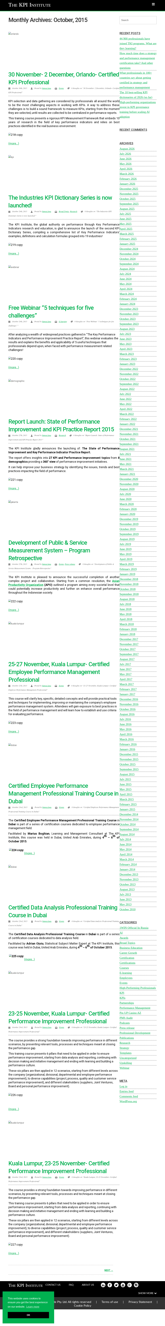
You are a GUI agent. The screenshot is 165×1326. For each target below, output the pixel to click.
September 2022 (129, 383)
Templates (125, 1052)
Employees (126, 977)
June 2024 (125, 278)
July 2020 (125, 494)
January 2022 (127, 424)
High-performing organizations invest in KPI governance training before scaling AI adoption (138, 109)
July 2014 (125, 839)
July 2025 (125, 213)
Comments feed (129, 1096)
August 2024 (127, 268)
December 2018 (129, 579)
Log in (123, 1086)
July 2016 (125, 719)
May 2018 (125, 614)
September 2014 (129, 829)
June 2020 (125, 499)
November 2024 (129, 253)
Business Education (131, 947)
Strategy (124, 1047)
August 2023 (127, 328)
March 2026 (127, 173)
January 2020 (127, 514)
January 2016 (127, 749)
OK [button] (28, 1315)
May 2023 (125, 343)
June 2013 (125, 899)
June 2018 (125, 609)
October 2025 (128, 198)
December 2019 (129, 519)
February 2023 (128, 358)
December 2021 (129, 429)
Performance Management (135, 1007)
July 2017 (125, 664)
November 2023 (129, 313)
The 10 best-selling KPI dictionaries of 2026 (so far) (136, 95)
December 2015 (129, 754)
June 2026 (125, 158)
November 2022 (129, 373)
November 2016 (129, 704)
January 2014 (127, 869)
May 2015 (125, 789)
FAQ (71, 1285)
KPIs (122, 997)
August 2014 (127, 834)
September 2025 (129, 203)
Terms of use (110, 1302)
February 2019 (128, 569)
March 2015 (127, 799)
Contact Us (52, 1285)
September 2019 (129, 534)
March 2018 (127, 624)
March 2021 (127, 469)
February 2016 (128, 744)
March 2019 (127, 564)
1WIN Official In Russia (134, 927)
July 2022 (125, 394)
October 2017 (128, 649)
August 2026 (127, 148)
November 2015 (129, 759)
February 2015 (128, 804)
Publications (127, 1037)
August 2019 (127, 539)
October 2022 (128, 378)
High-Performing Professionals (138, 987)
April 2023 (126, 348)
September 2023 (129, 323)
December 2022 (129, 368)
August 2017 (127, 659)
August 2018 (127, 599)
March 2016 (127, 739)
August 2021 (127, 449)
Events (61, 88)
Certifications (127, 962)
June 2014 (125, 844)
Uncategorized (128, 1057)
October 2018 (128, 589)
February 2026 (128, 178)
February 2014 (128, 864)
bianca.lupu (46, 88)
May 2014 (125, 849)
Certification (127, 957)
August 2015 (127, 774)
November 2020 (129, 484)
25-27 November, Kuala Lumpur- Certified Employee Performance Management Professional (58, 672)
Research (73, 211)
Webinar (124, 1067)
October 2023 (128, 318)
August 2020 (127, 489)
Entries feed (127, 1091)
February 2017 (128, 689)
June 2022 (125, 399)
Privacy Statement (140, 1302)
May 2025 (125, 223)
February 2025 (128, 238)
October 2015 (128, 764)
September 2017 (129, 654)
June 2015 (125, 784)
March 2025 (127, 233)
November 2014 (129, 819)
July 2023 (125, 333)
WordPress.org (128, 1101)
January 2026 (127, 183)
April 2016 (126, 734)
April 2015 (126, 794)
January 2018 (127, 634)
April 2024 (126, 288)
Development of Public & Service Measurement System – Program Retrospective (49, 550)
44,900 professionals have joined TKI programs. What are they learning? (138, 43)
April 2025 (126, 228)
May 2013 (125, 904)
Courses (124, 967)
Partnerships (127, 1002)
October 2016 (128, 709)
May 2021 (125, 464)
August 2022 (127, 389)
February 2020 (128, 509)
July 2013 (125, 894)
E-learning (63, 321)
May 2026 (125, 163)
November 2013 (129, 879)
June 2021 (125, 459)
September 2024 (129, 263)
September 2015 (129, 769)
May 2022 (125, 404)
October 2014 (128, 824)
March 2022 (127, 414)
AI (121, 932)
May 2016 (125, 729)
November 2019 (129, 524)
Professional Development (135, 1032)
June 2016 (125, 724)
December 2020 (129, 479)
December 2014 (129, 814)
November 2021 (129, 434)
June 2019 (125, 549)
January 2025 (127, 243)
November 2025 (129, 193)
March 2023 (127, 353)
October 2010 (128, 909)
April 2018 (126, 619)
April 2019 (126, 559)
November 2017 (129, 644)
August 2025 (127, 208)
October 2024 (128, 258)
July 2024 (125, 273)
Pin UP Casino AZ (130, 1012)
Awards (124, 937)
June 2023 (125, 338)
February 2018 (128, 629)
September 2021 (129, 444)
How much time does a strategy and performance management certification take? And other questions (138, 60)
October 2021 (128, 439)
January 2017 (127, 694)
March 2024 (127, 293)
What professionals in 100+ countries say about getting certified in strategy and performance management (136, 80)
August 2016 (127, 714)
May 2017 (125, 674)
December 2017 (129, 639)
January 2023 (127, 363)
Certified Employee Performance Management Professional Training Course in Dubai (63, 793)
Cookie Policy (82, 1305)
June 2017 (125, 669)
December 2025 (129, 188)
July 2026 (125, 153)
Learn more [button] (32, 1306)
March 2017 (127, 684)
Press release (70, 564)
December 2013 (129, 874)
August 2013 (127, 889)
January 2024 (127, 303)
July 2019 (125, 544)
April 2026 (126, 168)
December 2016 (129, 699)
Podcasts (125, 1022)
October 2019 (128, 529)
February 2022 (128, 419)
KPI (122, 992)
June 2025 (125, 218)
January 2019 (127, 574)
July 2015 (125, 779)
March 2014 (127, 859)
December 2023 (129, 308)
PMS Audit (126, 1017)
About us (88, 1285)
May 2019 (125, 554)
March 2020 (127, 504)
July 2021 (125, 454)
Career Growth (128, 952)
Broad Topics (64, 211)
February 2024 (128, 298)
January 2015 (127, 809)
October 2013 (128, 884)
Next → (108, 1270)
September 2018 (129, 594)
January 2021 (127, 474)
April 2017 (126, 679)
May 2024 (125, 283)
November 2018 (129, 584)
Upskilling (126, 1062)
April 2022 (126, 409)
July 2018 (125, 604)
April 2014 (126, 854)
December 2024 (129, 248)
